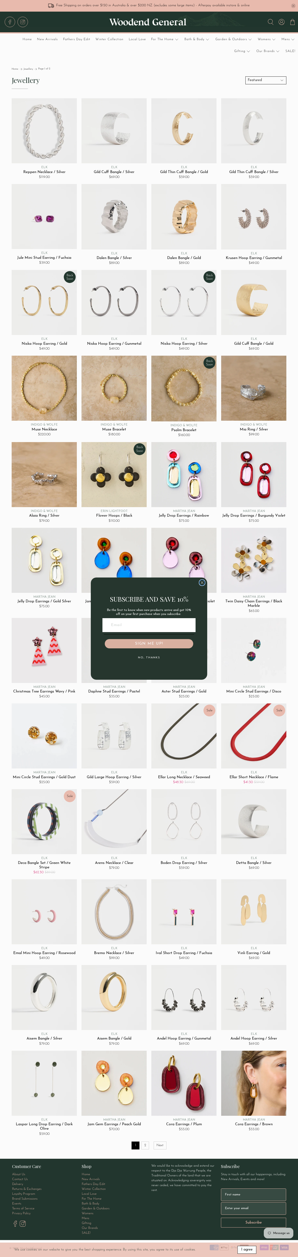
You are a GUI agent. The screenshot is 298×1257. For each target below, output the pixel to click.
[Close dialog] (202, 582)
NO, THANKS (149, 657)
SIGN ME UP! (149, 644)
